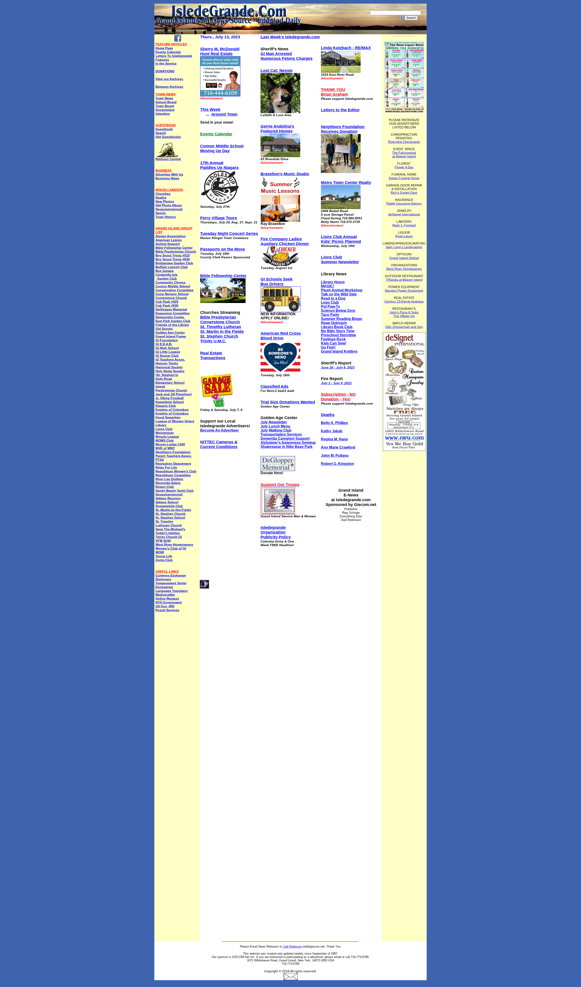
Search (160, 133)
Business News (167, 178)
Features (162, 59)
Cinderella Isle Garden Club (166, 276)
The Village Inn (404, 316)
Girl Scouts (164, 328)
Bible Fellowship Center (173, 247)
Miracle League (167, 436)
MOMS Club (164, 440)
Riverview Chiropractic (404, 142)
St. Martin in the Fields (222, 331)
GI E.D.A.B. (163, 344)
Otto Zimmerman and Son (404, 327)
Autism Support (167, 244)
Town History (165, 217)
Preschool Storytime (338, 335)
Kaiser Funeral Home (404, 178)
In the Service (166, 63)
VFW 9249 (163, 540)
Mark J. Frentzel (404, 225)
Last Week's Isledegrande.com (290, 37)
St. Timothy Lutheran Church (168, 523)
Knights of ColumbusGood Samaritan (172, 415)
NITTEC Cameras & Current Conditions (218, 444)
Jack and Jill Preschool (173, 394)
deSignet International (404, 214)
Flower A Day (404, 167)
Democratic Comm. (170, 317)
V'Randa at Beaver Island (404, 279)
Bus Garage (164, 271)
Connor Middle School (172, 286)
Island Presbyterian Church (171, 388)
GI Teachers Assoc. (170, 359)
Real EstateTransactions (212, 355)
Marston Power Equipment (404, 290)
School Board (166, 102)
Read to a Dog (333, 298)
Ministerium (164, 433)
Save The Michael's (170, 529)
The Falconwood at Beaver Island (404, 154)
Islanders (162, 113)
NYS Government (168, 602)
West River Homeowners (174, 544)
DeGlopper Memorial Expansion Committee (172, 311)
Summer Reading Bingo (341, 319)
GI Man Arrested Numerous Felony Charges (287, 56)
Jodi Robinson (292, 946)
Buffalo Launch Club (171, 267)
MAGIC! (327, 286)
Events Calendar (168, 52)
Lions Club (163, 429)
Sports (160, 213)
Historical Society (169, 367)
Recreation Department (173, 463)
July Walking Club (276, 430)
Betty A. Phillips (334, 423)
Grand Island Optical (404, 258)
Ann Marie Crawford (338, 447)
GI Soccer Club (167, 355)
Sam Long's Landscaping (404, 247)
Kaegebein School (169, 402)
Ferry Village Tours (218, 218)
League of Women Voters (174, 421)
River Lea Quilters (169, 479)
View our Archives (169, 79)
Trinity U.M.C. (213, 341)
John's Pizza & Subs (404, 312)
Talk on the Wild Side (339, 294)
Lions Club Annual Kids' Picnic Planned (341, 239)
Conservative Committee (174, 290)
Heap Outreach (334, 323)
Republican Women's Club (175, 471)
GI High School (167, 348)
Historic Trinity (166, 363)
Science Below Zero (338, 311)
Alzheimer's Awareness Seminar (288, 443)
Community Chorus (170, 282)
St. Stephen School (170, 517)
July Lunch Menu (275, 426)
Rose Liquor (404, 236)
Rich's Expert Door (404, 192)
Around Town (224, 114)
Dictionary (163, 579)
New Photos (164, 201)
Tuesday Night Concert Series (229, 233)
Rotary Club (164, 487)
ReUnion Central (168, 159)
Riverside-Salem (167, 483)
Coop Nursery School (172, 294)
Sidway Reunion (168, 498)
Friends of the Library (172, 325)
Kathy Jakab (331, 431)
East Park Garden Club (172, 321)
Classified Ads (274, 386)
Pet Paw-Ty (330, 306)
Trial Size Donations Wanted (288, 402)
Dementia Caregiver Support (285, 438)
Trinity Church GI (168, 537)
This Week (210, 109)
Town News (164, 98)
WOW (159, 552)
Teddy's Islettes (167, 533)
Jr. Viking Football (169, 398)
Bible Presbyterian (218, 317)
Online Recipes (167, 598)
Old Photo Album (168, 205)
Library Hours (333, 282)
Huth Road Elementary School (170, 380)
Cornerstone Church (171, 298)
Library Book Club (336, 327)
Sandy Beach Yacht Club (174, 490)
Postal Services (167, 610)
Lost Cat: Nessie (277, 70)
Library (160, 425)
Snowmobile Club (169, 506)
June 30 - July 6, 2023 (338, 367)
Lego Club (330, 302)
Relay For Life (166, 467)
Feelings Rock (333, 339)
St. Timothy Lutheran (220, 327)
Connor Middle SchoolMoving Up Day (222, 148)
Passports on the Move (222, 249)
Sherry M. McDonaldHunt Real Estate (219, 51)
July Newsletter (274, 422)
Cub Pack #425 (166, 301)
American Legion (168, 240)
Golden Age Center (170, 332)
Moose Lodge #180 (170, 444)
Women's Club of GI (170, 548)
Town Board (164, 106)
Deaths (160, 197)
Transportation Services (281, 434)
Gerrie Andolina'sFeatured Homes (277, 128)
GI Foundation (166, 340)
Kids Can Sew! (333, 343)
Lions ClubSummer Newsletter (340, 259)
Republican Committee (173, 475)
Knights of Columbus (172, 409)
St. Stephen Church (170, 513)
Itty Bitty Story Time (338, 331)
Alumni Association (170, 236)
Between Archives (169, 86)
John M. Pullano (335, 455)
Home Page (164, 48)
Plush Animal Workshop (341, 290)
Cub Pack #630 (166, 305)
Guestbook (164, 129)
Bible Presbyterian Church (175, 251)
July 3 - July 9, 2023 (336, 383)
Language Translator (171, 591)
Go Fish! (328, 347)
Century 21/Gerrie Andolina (403, 301)
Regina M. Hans (334, 439)
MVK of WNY (165, 448)
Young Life (163, 556)
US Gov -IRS (164, 606)
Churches (162, 193)
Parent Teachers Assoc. (173, 456)
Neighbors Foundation (173, 452)
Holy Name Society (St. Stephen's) (170, 373)
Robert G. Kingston (337, 464)
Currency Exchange (170, 575)
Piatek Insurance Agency (404, 203)
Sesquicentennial (168, 209)
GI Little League (167, 352)
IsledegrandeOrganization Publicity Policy (276, 532)
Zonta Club (164, 560)
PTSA (159, 460)
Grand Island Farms (170, 336)
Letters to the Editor (340, 110)
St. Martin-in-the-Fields (173, 510)
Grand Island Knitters (339, 351)
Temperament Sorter (171, 583)
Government (165, 110)
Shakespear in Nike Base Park (287, 447)
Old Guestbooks (168, 137)
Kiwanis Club (165, 406)
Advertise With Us (169, 174)
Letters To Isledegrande (173, 56)
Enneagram (164, 587)
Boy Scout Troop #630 (172, 259)
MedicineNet (165, 594)
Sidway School (166, 502)
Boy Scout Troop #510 (172, 255)
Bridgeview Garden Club (174, 263)
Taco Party (330, 315)
